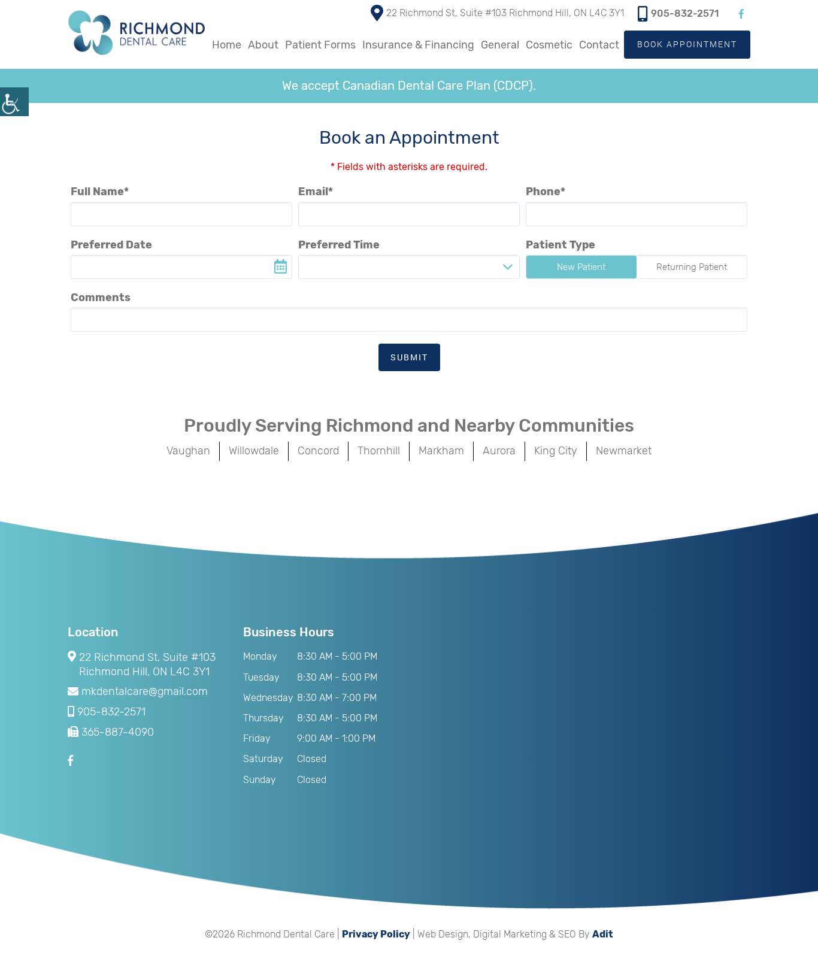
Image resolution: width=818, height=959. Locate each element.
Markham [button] (441, 450)
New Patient (581, 267)
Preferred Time (339, 244)
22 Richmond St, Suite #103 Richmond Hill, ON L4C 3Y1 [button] (505, 13)
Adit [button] (602, 934)
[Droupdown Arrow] (508, 267)
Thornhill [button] (379, 450)
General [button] (500, 44)
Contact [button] (599, 44)
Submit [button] (409, 357)
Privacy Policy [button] (376, 934)
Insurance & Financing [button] (418, 44)
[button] (14, 101)
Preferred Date (111, 244)
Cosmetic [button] (549, 44)
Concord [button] (318, 450)
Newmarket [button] (624, 450)
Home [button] (226, 44)
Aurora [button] (499, 450)
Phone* (545, 191)
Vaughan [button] (188, 450)
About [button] (263, 44)
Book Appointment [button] (687, 44)
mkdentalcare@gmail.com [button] (144, 691)
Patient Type (560, 244)
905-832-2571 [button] (685, 13)
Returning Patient (691, 267)
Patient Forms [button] (320, 44)
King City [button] (555, 450)
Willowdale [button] (254, 450)
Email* (315, 191)
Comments (101, 297)
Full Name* (100, 191)
